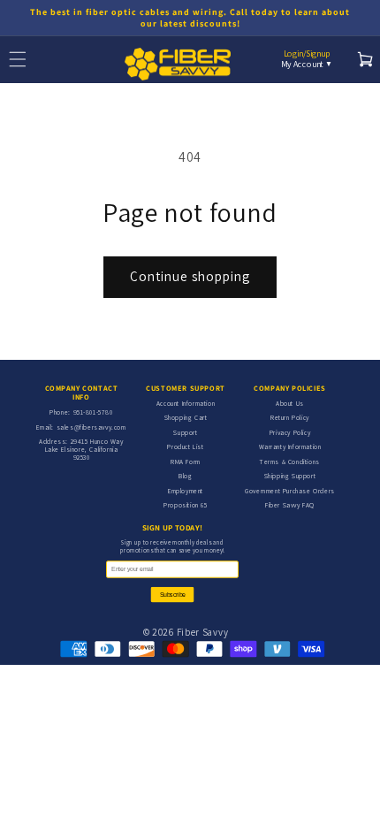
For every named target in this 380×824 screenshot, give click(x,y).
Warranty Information (290, 446)
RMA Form (186, 461)
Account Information (185, 403)
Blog (185, 475)
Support (185, 432)
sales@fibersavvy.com (91, 427)
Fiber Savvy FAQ (290, 504)
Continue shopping (190, 276)
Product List (185, 446)
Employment (185, 490)
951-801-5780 (93, 412)
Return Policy (289, 417)
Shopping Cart (186, 417)
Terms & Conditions (290, 461)
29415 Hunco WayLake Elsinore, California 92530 (84, 449)
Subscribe (173, 595)
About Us (290, 403)
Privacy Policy (290, 432)
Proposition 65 (185, 504)
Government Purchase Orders (290, 490)
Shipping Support (290, 475)
